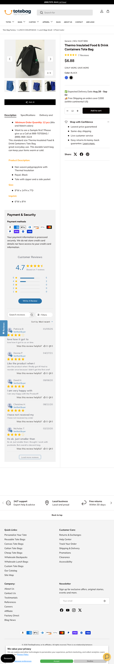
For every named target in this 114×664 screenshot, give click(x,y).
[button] (107, 657)
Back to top (57, 515)
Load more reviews (30, 457)
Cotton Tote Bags (13, 548)
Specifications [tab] (28, 115)
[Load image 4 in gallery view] (50, 86)
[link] (102, 11)
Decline (90, 661)
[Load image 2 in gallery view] (23, 86)
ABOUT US (68, 22)
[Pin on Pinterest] (88, 154)
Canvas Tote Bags (13, 543)
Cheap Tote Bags (13, 552)
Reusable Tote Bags (14, 539)
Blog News (10, 620)
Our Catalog (10, 570)
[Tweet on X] (75, 154)
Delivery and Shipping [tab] (51, 115)
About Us (9, 589)
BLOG (58, 22)
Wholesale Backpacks (15, 557)
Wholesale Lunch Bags (16, 561)
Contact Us (10, 593)
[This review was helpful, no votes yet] (45, 346)
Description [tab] (10, 115)
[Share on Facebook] (81, 154)
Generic (68, 41)
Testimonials (11, 597)
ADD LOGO (90, 22)
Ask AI (31, 102)
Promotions (65, 553)
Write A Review (30, 301)
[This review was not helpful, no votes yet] (50, 346)
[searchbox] (18, 314)
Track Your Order (68, 544)
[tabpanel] (30, 162)
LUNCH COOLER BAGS (27, 30)
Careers (8, 606)
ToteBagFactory (34, 645)
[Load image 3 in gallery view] (37, 86)
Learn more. (89, 143)
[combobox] (65, 12)
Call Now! (62, 2)
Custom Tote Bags (13, 566)
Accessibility (65, 562)
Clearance (64, 557)
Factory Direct (11, 615)
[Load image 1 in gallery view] (10, 86)
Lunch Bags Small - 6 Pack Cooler (51, 30)
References (10, 602)
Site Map (9, 575)
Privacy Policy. (23, 654)
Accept (57, 661)
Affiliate (8, 611)
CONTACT (79, 22)
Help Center (65, 539)
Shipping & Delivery (69, 548)
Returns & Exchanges (70, 535)
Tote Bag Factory (9, 30)
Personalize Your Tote (15, 534)
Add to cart (96, 110)
